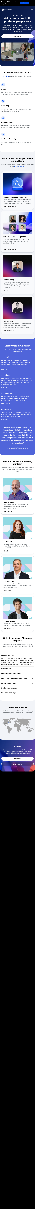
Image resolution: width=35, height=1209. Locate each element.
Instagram (27, 753)
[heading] (10, 3)
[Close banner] (32, 3)
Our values (5, 76)
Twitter (13, 753)
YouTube (18, 753)
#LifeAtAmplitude (19, 166)
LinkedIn (7, 753)
